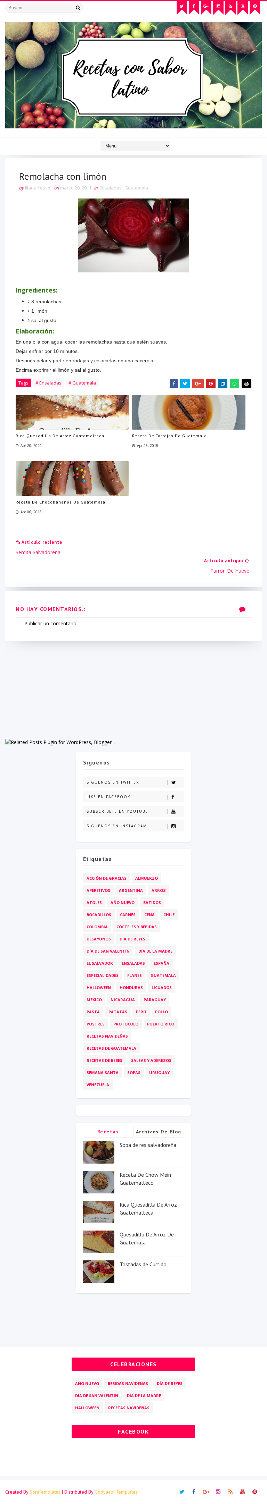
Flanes (134, 975)
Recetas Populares (108, 1133)
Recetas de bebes (104, 1060)
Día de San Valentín (108, 951)
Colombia (97, 926)
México (94, 999)
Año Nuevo (123, 902)
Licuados (162, 987)
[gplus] (206, 8)
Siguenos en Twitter (113, 782)
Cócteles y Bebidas (136, 926)
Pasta (93, 1011)
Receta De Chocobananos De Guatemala (60, 502)
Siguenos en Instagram (117, 825)
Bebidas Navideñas (128, 1383)
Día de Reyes (132, 938)
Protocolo (125, 1023)
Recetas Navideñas (107, 1036)
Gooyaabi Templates (116, 1492)
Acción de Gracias (107, 878)
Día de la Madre (155, 951)
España (161, 963)
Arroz (159, 890)
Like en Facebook (108, 796)
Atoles (94, 902)
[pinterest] (255, 8)
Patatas (117, 1011)
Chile (169, 914)
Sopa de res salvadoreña (148, 1144)
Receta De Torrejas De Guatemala (169, 435)
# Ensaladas (48, 383)
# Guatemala (82, 383)
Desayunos (99, 938)
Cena (149, 914)
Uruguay (159, 1072)
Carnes (128, 914)
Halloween (99, 987)
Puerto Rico (160, 1023)
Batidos (152, 902)
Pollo (161, 1011)
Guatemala (136, 188)
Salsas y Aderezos (151, 1060)
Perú (141, 1011)
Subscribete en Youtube (117, 811)
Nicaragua (123, 999)
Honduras (131, 987)
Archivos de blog (158, 1132)
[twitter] (182, 8)
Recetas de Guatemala (111, 1048)
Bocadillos (99, 914)
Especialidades (103, 975)
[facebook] (194, 8)
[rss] (230, 8)
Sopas (133, 1072)
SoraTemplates (45, 1492)
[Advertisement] (133, 689)
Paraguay (155, 999)
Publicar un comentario (50, 623)
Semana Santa (103, 1072)
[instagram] (218, 8)
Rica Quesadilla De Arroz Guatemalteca (60, 435)
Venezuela (98, 1084)
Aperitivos (98, 890)
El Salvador (100, 963)
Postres (96, 1023)
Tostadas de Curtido (143, 1264)
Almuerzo (146, 878)
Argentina (131, 890)
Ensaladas (110, 188)
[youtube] (242, 8)
